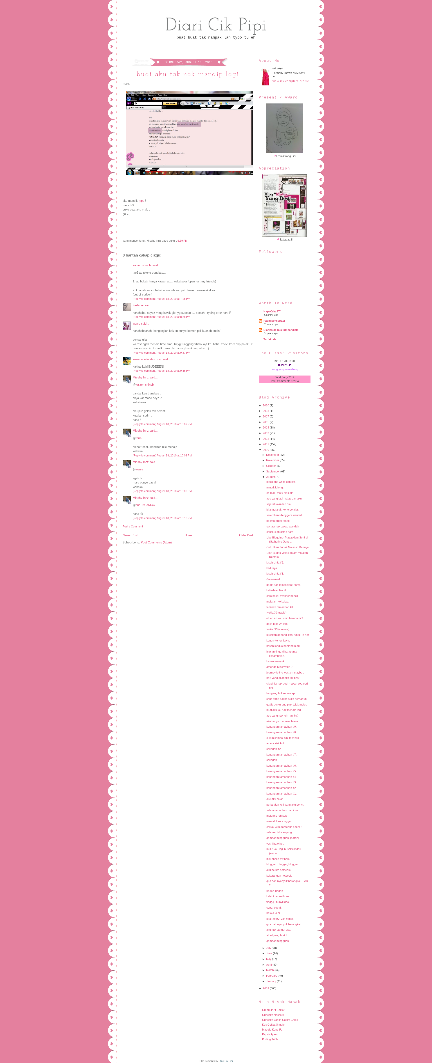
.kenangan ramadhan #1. (281, 793)
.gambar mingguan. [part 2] (282, 838)
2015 (266, 422)
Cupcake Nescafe (273, 1015)
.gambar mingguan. (278, 941)
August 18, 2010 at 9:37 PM (173, 352)
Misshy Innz (141, 377)
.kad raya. (272, 568)
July (269, 948)
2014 (266, 427)
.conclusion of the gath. (280, 532)
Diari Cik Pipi (216, 26)
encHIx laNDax (145, 505)
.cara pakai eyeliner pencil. (282, 596)
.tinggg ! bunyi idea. (278, 902)
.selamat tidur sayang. (279, 832)
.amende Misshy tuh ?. (279, 667)
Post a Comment (133, 526)
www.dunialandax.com (147, 359)
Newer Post (130, 535)
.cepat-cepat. (273, 907)
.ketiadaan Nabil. (276, 590)
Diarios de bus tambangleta (281, 330)
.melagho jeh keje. (277, 815)
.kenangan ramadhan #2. (281, 788)
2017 (266, 416)
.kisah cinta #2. (275, 562)
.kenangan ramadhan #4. (281, 777)
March (270, 970)
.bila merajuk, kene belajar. (282, 509)
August (270, 477)
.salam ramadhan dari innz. (282, 810)
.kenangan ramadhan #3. (281, 782)
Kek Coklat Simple (273, 1024)
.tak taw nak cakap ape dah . (283, 526)
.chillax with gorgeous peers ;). (284, 827)
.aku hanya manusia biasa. (282, 721)
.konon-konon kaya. (278, 640)
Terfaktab (269, 339)
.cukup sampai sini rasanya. (283, 738)
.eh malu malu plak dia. (280, 493)
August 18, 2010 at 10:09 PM (174, 491)
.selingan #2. (273, 749)
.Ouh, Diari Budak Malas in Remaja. (287, 547)
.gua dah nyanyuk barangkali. (284, 924)
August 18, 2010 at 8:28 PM (173, 316)
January (271, 981)
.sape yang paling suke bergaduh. (286, 699)
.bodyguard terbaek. (278, 520)
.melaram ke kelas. (277, 601)
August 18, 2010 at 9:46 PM (173, 370)
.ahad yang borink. (277, 935)
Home (188, 535)
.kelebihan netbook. (278, 896)
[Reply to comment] (144, 298)
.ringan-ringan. (275, 891)
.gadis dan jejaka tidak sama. (283, 584)
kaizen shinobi (142, 265)
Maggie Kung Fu (272, 1029)
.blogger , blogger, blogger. (282, 864)
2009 (266, 988)
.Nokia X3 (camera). (278, 629)
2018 (266, 410)
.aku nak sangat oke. (278, 929)
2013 (266, 433)
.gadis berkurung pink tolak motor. (286, 704)
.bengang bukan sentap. (280, 693)
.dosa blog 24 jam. (277, 623)
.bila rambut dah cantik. (280, 918)
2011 (266, 444)
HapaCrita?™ (272, 311)
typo (141, 200)
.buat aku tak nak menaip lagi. (188, 74)
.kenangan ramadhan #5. (281, 771)
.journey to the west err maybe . (285, 672)
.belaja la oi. (273, 913)
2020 (266, 405)
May (269, 959)
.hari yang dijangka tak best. (283, 678)
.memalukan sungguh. (279, 821)
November (273, 460)
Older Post (246, 535)
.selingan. (272, 760)
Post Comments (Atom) (156, 542)
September (273, 471)
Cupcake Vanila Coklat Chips (280, 1020)
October (271, 465)
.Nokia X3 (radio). (276, 612)
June (269, 953)
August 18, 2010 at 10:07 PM (174, 424)
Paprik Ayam (269, 1034)
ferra (139, 438)
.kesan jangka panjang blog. (283, 646)
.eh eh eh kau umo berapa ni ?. (285, 618)
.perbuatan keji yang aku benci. (285, 804)
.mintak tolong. (275, 487)
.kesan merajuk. (275, 661)
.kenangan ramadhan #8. (281, 732)
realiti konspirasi (274, 320)
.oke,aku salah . (275, 799)
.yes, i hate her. (275, 843)
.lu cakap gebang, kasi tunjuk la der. (287, 635)
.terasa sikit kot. (275, 743)
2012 (266, 438)
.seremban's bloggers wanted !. (285, 515)
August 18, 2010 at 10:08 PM (174, 455)
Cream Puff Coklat (273, 1010)
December (273, 454)
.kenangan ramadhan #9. (281, 726)
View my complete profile (290, 81)
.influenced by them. (278, 859)
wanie (136, 323)
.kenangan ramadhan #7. (281, 754)
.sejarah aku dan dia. (278, 504)
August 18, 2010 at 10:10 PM (174, 518)
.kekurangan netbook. (279, 875)
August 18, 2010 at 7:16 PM (173, 298)
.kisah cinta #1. (275, 573)
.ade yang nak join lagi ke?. (282, 715)
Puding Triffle (270, 1039)
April (269, 964)
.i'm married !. (274, 579)
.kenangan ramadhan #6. (281, 765)
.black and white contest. (281, 481)
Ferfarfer (138, 305)
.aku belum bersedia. (278, 870)
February (272, 975)
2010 (266, 449)
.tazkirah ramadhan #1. (280, 607)
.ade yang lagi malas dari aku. (284, 498)
